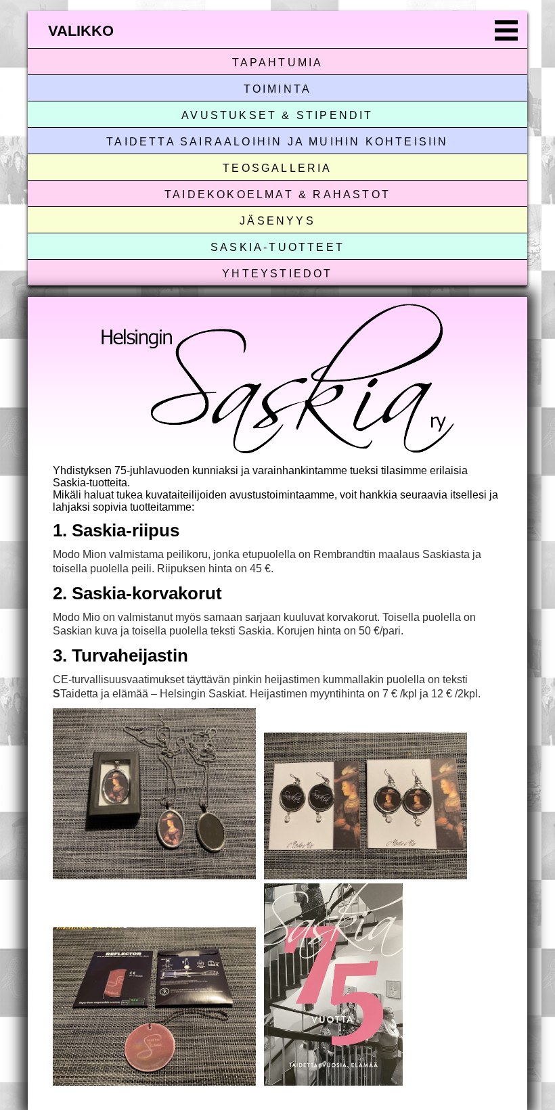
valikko (81, 30)
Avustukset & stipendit (277, 115)
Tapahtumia (278, 62)
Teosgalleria (277, 168)
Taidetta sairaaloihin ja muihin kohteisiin (277, 141)
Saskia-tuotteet (277, 247)
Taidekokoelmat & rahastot (277, 194)
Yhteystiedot (277, 273)
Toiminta (278, 89)
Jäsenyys (277, 221)
